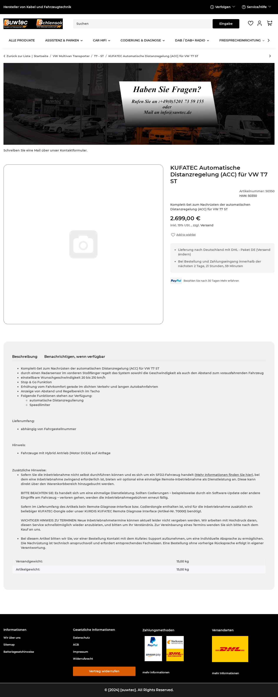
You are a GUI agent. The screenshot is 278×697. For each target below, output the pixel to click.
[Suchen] (226, 23)
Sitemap (9, 644)
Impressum (80, 651)
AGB (76, 644)
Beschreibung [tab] (24, 357)
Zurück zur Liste (18, 56)
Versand (206, 225)
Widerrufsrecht (83, 658)
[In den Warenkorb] (6, 162)
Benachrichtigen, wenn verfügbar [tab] (74, 357)
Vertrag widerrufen (104, 671)
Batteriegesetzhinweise (18, 651)
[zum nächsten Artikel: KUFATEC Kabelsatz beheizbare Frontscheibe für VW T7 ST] (270, 56)
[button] (260, 23)
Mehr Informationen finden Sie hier (224, 475)
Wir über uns (11, 637)
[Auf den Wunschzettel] (183, 235)
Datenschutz (81, 637)
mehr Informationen (155, 672)
